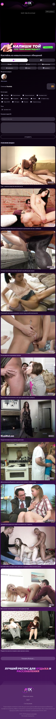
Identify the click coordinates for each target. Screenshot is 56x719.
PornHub (9, 86)
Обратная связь (28, 696)
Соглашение (28, 703)
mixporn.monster (31, 714)
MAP (28, 700)
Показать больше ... (27, 658)
